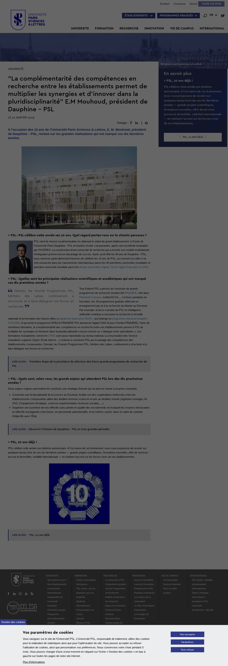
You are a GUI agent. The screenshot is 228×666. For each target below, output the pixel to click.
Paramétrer (187, 642)
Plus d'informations (34, 662)
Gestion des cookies (13, 622)
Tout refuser (187, 650)
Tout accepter (187, 634)
